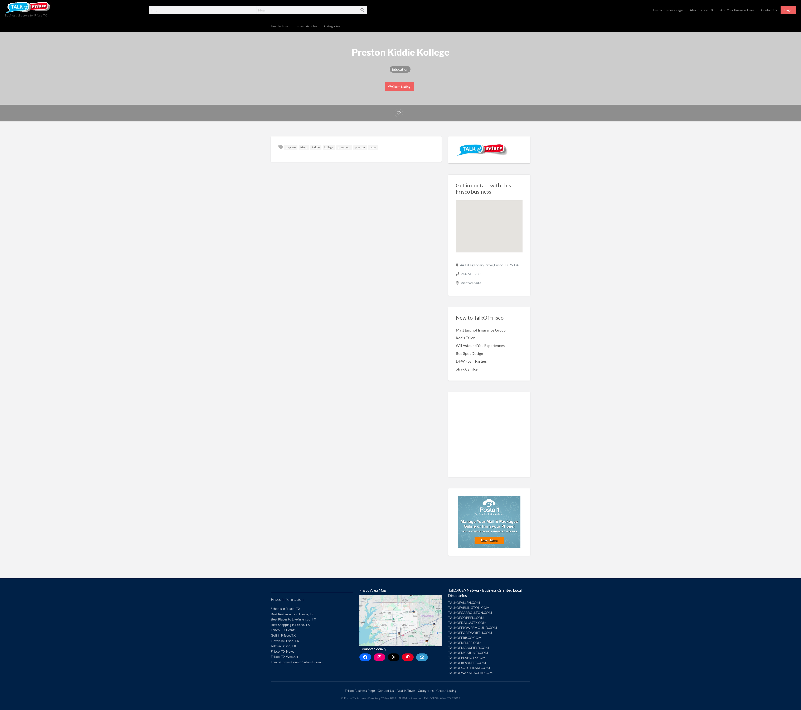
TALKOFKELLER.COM (464, 642)
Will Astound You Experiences (480, 345)
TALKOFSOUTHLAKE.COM (469, 668)
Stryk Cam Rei (467, 369)
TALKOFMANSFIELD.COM (468, 647)
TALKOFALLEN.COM (464, 602)
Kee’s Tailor (465, 337)
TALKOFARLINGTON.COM (469, 607)
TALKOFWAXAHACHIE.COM (470, 673)
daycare (291, 147)
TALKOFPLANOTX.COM (467, 658)
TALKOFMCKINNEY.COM (468, 653)
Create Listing (446, 690)
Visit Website (471, 283)
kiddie (316, 147)
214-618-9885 (471, 274)
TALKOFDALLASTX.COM (467, 622)
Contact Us (769, 10)
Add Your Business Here (737, 10)
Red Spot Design (469, 353)
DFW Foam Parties (471, 361)
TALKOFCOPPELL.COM (466, 617)
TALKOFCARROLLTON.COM (470, 612)
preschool (344, 147)
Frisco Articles (307, 26)
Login (788, 10)
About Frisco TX (701, 10)
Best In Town (280, 26)
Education (400, 69)
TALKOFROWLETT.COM (467, 663)
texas (373, 147)
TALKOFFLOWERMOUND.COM (472, 627)
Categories (332, 26)
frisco (303, 147)
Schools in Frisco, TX (285, 608)
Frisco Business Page (668, 10)
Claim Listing (401, 86)
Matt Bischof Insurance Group (481, 330)
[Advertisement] (489, 437)
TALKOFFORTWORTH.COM (470, 632)
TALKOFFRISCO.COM (465, 637)
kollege (328, 147)
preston (360, 147)
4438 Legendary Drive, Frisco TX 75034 (489, 265)
